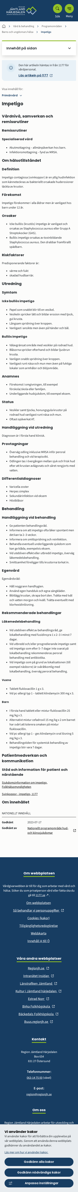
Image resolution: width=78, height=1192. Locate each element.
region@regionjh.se (39, 1094)
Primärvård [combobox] (10, 95)
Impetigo (46, 32)
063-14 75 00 (34, 1078)
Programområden (52, 26)
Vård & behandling (23, 26)
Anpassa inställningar (41, 1183)
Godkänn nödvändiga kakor (39, 1172)
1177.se (42, 895)
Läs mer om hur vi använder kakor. (26, 1152)
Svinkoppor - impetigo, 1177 (20, 794)
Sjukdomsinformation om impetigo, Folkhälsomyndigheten (25, 785)
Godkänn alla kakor (39, 1162)
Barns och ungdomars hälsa (17, 32)
